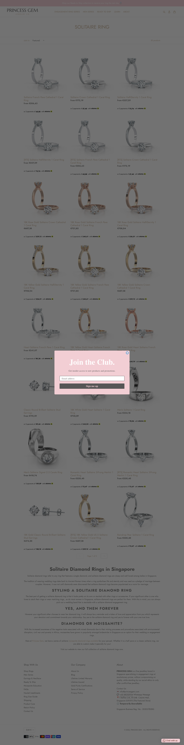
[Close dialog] (127, 353)
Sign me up (92, 386)
